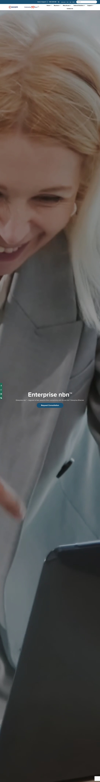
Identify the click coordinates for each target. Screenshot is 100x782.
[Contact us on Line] (1, 394)
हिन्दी (73, 2)
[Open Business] (59, 5)
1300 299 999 (52, 2)
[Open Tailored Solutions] (84, 5)
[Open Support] (92, 5)
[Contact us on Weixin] (1, 398)
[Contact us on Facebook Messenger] (1, 386)
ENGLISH (63, 2)
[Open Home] (50, 5)
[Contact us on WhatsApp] (1, 390)
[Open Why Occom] (70, 5)
